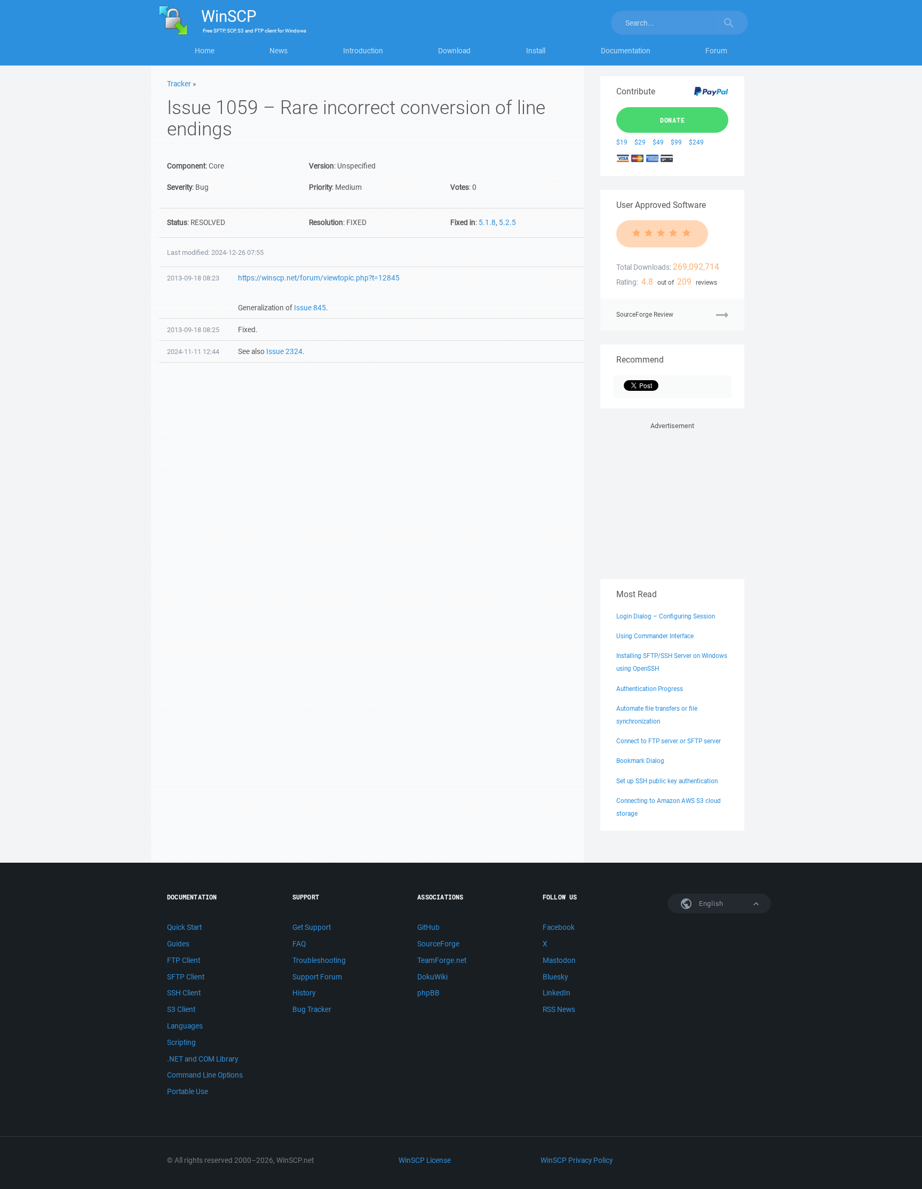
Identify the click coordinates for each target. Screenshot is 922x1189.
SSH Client (184, 993)
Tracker (179, 84)
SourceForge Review (644, 314)
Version (321, 166)
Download (454, 50)
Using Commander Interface (655, 636)
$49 (658, 142)
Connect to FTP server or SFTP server (668, 741)
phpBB (428, 993)
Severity (179, 187)
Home (204, 50)
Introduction (363, 50)
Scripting (181, 1042)
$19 (621, 142)
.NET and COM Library (202, 1059)
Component (186, 166)
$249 (696, 142)
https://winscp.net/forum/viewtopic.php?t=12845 (319, 278)
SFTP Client (185, 977)
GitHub (428, 927)
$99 (676, 142)
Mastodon (559, 960)
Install (535, 50)
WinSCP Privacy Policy (577, 1160)
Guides (178, 944)
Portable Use (187, 1091)
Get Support (311, 927)
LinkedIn (556, 993)
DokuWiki (432, 977)
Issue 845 (310, 307)
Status (177, 222)
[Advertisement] (672, 498)
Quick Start (184, 927)
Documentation (625, 50)
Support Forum (317, 977)
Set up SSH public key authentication (667, 781)
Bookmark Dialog (640, 761)
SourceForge (438, 944)
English (710, 903)
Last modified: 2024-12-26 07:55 (215, 252)
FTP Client (183, 960)
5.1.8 (487, 222)
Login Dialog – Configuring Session (665, 616)
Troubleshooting (319, 960)
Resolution (326, 222)
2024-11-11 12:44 (193, 351)
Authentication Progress (649, 689)
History (303, 993)
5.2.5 (507, 222)
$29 (640, 142)
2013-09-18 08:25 (193, 329)
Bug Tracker (311, 1009)
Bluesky (555, 977)
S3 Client (181, 1009)
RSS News (559, 1009)
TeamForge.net (441, 960)
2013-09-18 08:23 (193, 278)
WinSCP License (425, 1160)
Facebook (559, 927)
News (278, 50)
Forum (716, 50)
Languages (185, 1026)
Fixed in (462, 222)
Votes (459, 187)
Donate (672, 120)
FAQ (299, 944)
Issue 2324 (284, 351)
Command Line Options (205, 1075)
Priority (320, 187)
